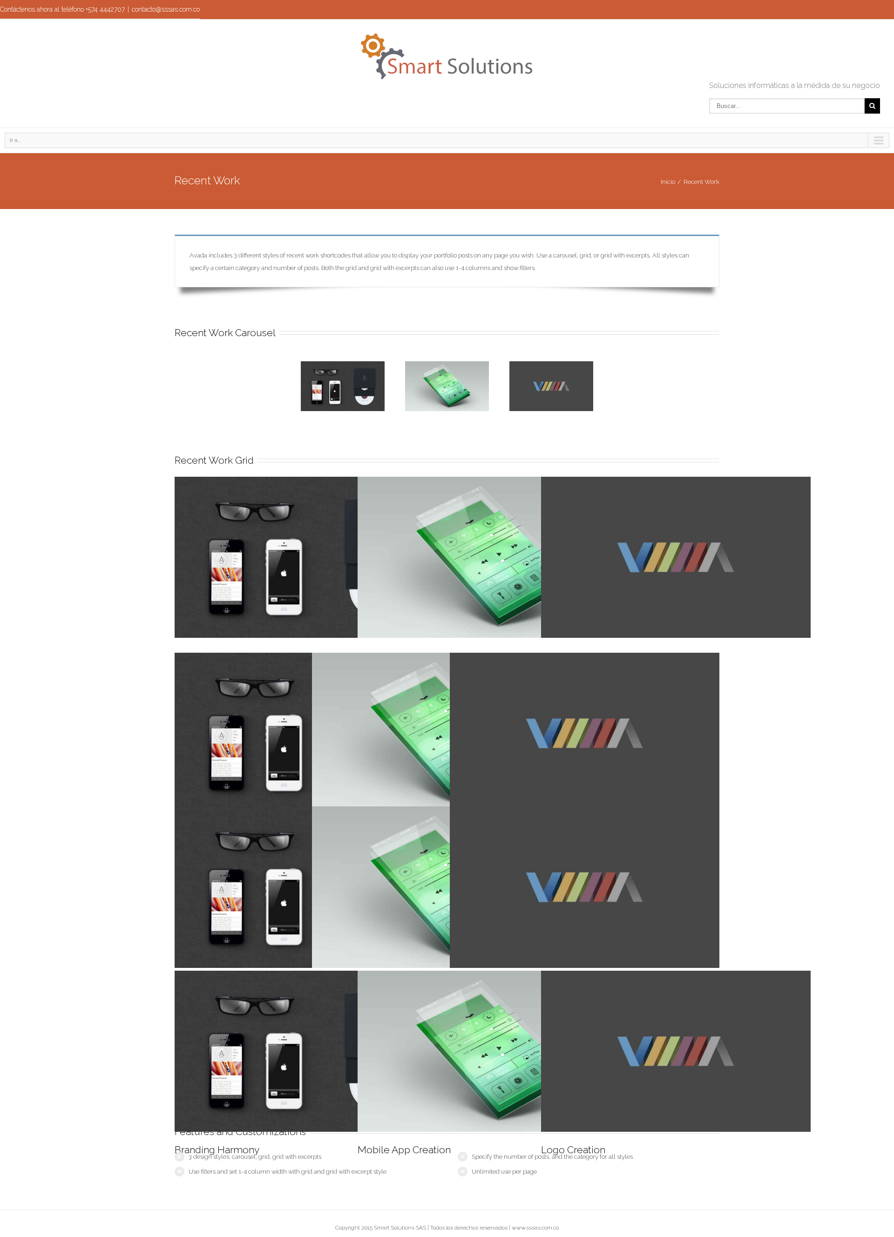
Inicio (668, 181)
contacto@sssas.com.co (166, 9)
